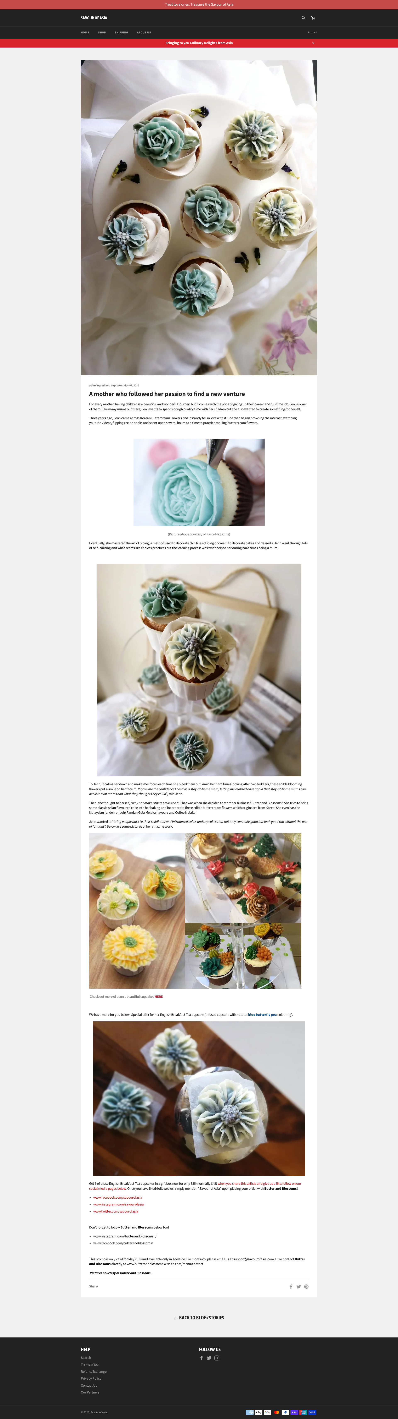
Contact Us (89, 1385)
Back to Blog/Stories (201, 1317)
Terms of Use (90, 1364)
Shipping (121, 33)
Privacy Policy (91, 1378)
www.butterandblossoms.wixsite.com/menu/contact (165, 1263)
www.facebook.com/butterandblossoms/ (123, 1243)
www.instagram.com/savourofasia (118, 1204)
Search (86, 1357)
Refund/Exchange (94, 1371)
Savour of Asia (94, 18)
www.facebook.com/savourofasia (117, 1197)
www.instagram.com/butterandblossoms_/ (125, 1236)
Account (312, 32)
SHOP (102, 33)
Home (85, 33)
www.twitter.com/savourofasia (115, 1211)
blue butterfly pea (262, 1014)
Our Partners (90, 1392)
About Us (144, 33)
